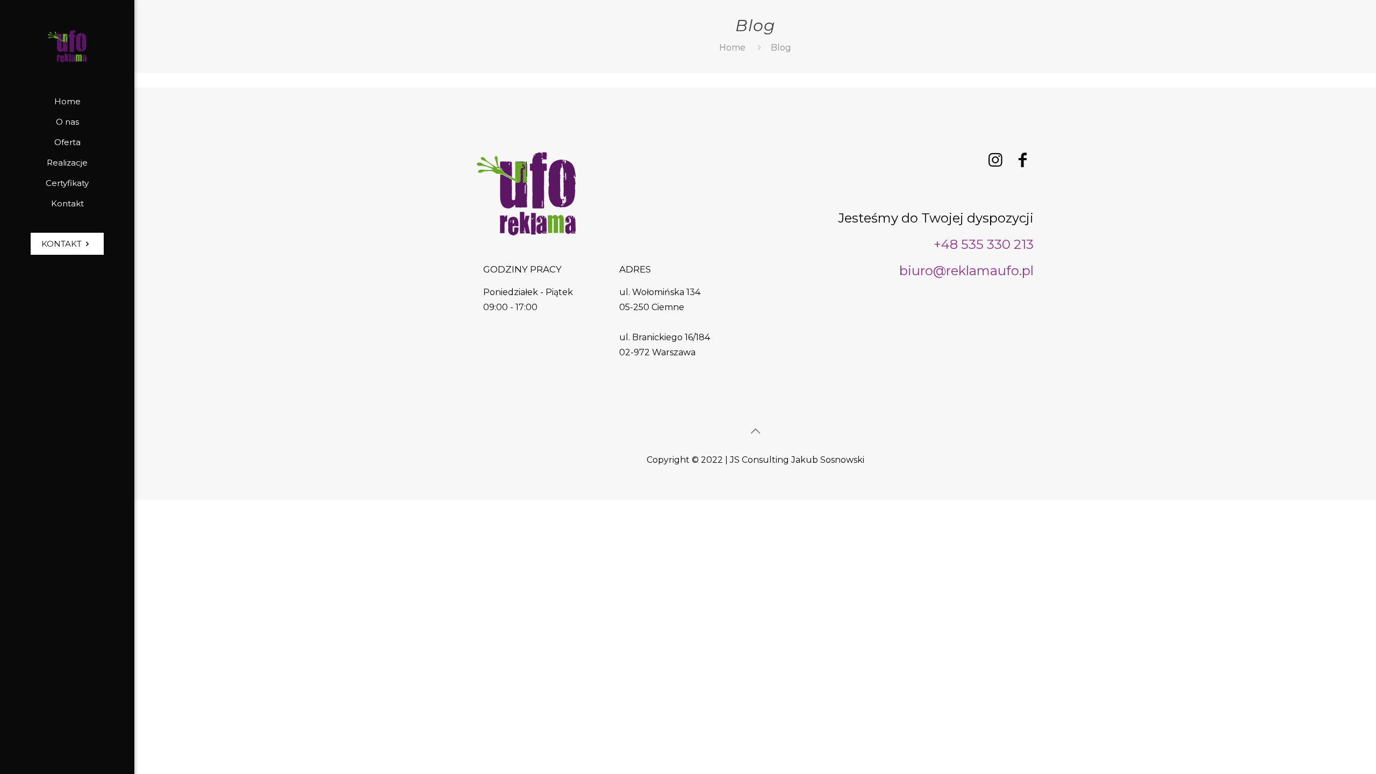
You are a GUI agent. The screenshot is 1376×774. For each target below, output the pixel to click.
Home (732, 47)
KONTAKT (61, 244)
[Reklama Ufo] (67, 45)
